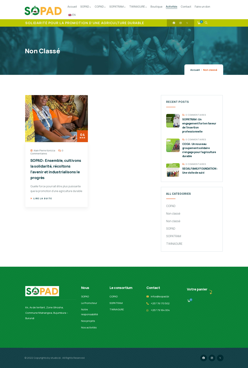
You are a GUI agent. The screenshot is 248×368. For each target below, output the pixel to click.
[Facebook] (174, 23)
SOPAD (170, 228)
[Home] (43, 11)
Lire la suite (42, 198)
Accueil (195, 70)
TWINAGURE (174, 244)
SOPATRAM (173, 236)
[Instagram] (180, 23)
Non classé (173, 213)
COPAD (170, 206)
